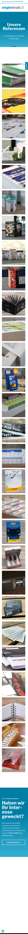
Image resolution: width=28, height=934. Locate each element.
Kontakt (26, 66)
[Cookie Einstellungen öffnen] (3, 932)
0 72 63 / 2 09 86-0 (13, 833)
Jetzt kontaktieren (13, 842)
